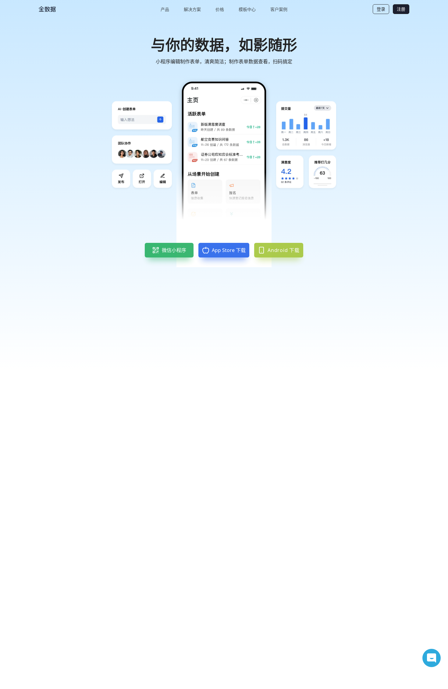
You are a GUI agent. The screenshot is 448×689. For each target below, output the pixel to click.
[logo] (61, 9)
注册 (401, 9)
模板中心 (247, 9)
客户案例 (278, 9)
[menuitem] (164, 9)
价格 (219, 9)
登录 (381, 9)
